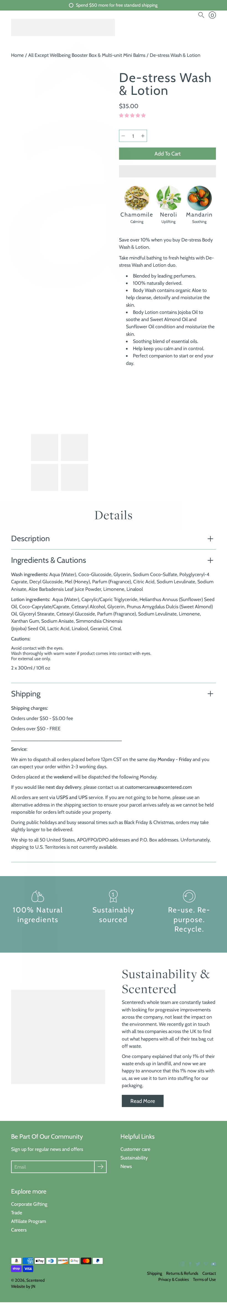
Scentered (35, 1280)
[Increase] (143, 136)
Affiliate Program (28, 1221)
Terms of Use (204, 1279)
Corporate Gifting (29, 1204)
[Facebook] (190, 1264)
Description (30, 538)
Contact (209, 1273)
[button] (133, 115)
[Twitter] (197, 1264)
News (126, 1166)
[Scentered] (63, 27)
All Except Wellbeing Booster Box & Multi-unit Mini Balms (86, 55)
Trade (16, 1212)
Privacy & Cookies (173, 1279)
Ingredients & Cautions (48, 560)
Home (17, 55)
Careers (19, 1230)
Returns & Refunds (182, 1273)
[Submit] (100, 1167)
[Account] (190, 15)
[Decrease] (123, 136)
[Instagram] (182, 1264)
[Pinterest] (205, 1264)
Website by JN (23, 1286)
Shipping (25, 693)
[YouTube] (213, 1264)
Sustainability (134, 1158)
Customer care (135, 1149)
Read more (142, 1101)
